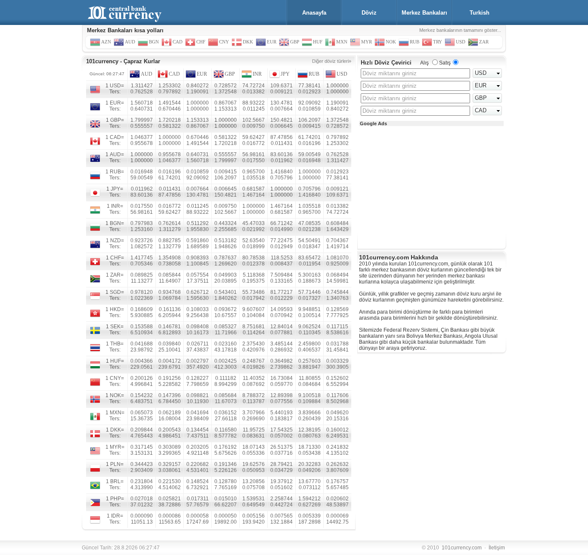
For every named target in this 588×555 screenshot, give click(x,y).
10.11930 (198, 401)
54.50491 (309, 240)
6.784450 (169, 401)
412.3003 (225, 367)
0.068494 (337, 275)
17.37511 (198, 281)
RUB (314, 74)
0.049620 (337, 413)
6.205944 (169, 315)
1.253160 (141, 229)
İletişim (497, 548)
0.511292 (198, 223)
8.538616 (337, 333)
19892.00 (225, 522)
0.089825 (141, 275)
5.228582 (169, 384)
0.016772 (253, 143)
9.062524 (309, 327)
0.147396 (169, 395)
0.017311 (198, 499)
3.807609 (337, 470)
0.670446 (169, 109)
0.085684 (225, 395)
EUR (202, 74)
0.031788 (337, 344)
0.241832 (337, 447)
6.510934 (141, 333)
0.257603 (309, 361)
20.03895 (225, 281)
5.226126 (225, 470)
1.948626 (225, 247)
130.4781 (281, 103)
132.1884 (281, 522)
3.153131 (141, 453)
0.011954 (310, 264)
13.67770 (309, 481)
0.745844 (337, 292)
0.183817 (281, 419)
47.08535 (309, 223)
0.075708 (253, 487)
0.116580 (226, 430)
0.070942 (281, 315)
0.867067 (225, 103)
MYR (115, 447)
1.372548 (225, 92)
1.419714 (337, 247)
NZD (115, 240)
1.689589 (197, 247)
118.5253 (282, 258)
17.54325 (281, 430)
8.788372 (253, 395)
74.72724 (253, 86)
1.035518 (253, 178)
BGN (115, 223)
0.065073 (141, 413)
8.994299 (225, 384)
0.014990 (281, 229)
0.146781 (169, 327)
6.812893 (169, 333)
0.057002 (281, 436)
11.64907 (170, 281)
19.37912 (281, 481)
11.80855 (310, 378)
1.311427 (142, 86)
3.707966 (253, 413)
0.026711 (198, 344)
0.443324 (225, 223)
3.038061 (169, 470)
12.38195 (309, 430)
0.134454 (197, 430)
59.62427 (253, 137)
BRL (115, 481)
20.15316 (337, 419)
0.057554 (197, 275)
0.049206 (309, 470)
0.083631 (253, 436)
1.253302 (169, 86)
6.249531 (337, 436)
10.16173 (197, 333)
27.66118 (226, 419)
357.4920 (197, 367)
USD (342, 74)
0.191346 (225, 464)
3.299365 (169, 453)
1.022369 (141, 298)
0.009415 (309, 126)
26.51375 (281, 447)
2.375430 (253, 344)
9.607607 (253, 309)
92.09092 (309, 103)
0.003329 (337, 361)
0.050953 (253, 470)
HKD (115, 309)
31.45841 (337, 350)
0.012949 (281, 247)
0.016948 (309, 160)
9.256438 (197, 315)
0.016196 (309, 143)
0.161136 (170, 309)
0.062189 (169, 413)
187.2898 (309, 522)
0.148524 (197, 481)
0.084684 (309, 384)
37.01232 (141, 505)
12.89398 (281, 395)
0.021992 (253, 229)
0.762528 (141, 92)
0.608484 (337, 223)
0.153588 (141, 327)
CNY (115, 378)
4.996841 (141, 384)
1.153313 (225, 109)
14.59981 (337, 281)
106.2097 (309, 120)
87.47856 (281, 137)
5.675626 (225, 453)
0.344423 (141, 464)
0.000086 (169, 516)
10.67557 (225, 315)
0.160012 (337, 430)
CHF (115, 258)
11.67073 (226, 401)
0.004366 (141, 361)
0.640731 (141, 109)
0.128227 (197, 378)
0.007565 (281, 516)
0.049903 (225, 275)
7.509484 (281, 275)
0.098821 (197, 395)
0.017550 (253, 160)
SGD (115, 292)
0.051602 (281, 487)
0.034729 (281, 470)
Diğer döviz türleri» (331, 61)
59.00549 (309, 154)
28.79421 (281, 464)
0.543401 (225, 292)
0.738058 (169, 264)
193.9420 (253, 522)
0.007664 (281, 109)
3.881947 (309, 367)
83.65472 (309, 258)
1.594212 (309, 499)
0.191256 (169, 378)
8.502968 (337, 401)
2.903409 (141, 470)
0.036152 (225, 413)
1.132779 (169, 247)
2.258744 (281, 499)
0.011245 (254, 109)
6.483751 (141, 401)
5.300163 (309, 275)
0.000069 (337, 516)
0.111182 (225, 378)
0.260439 (309, 419)
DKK (115, 430)
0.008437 (281, 264)
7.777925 (337, 315)
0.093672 (225, 309)
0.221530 (169, 481)
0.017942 (253, 298)
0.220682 (197, 464)
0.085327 (225, 327)
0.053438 (309, 453)
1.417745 (141, 258)
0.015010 (225, 499)
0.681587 (253, 189)
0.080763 (309, 436)
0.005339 (309, 516)
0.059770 (281, 384)
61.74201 (309, 137)
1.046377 (141, 137)
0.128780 (225, 481)
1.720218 (169, 120)
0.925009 (337, 264)
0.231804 (141, 481)
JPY (285, 74)
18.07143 (253, 447)
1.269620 (225, 264)
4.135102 (337, 453)
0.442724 (281, 505)
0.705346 (141, 264)
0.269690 (253, 419)
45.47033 (253, 223)
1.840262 (225, 298)
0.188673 (309, 281)
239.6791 (169, 367)
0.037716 (281, 453)
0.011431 (282, 143)
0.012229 (281, 298)
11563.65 (170, 522)
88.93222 (253, 103)
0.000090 (141, 516)
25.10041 (169, 350)
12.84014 (281, 327)
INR (257, 74)
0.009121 (281, 92)
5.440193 (281, 413)
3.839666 (309, 413)
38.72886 (169, 505)
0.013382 (253, 92)
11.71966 (226, 333)
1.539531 (253, 499)
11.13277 (142, 281)
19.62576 (253, 464)
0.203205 (197, 447)
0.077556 (281, 401)
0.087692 (253, 384)
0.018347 (309, 247)
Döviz (369, 12)
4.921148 (198, 453)
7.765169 (225, 487)
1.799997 (141, 120)
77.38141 (309, 86)
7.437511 (198, 436)
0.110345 (310, 333)
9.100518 (309, 395)
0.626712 (197, 292)
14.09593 (281, 309)
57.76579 (197, 505)
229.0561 (141, 367)
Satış (445, 63)
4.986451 (169, 436)
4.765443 (141, 436)
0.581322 (169, 126)
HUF (115, 361)
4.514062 (169, 487)
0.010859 (309, 109)
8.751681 (253, 327)
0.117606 (338, 395)
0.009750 (253, 126)
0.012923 (309, 92)
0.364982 (281, 361)
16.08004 (169, 419)
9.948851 (309, 309)
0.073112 (310, 487)
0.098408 (197, 327)
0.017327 (309, 298)
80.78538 (253, 258)
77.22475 (281, 240)
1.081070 (337, 258)
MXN (115, 413)
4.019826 (253, 367)
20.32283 (309, 464)
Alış (424, 63)
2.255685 (225, 229)
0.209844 (141, 430)
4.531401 (197, 470)
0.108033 (197, 309)
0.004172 (169, 361)
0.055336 (253, 453)
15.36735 (141, 419)
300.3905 (337, 367)
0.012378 (253, 264)
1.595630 (197, 298)
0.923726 (141, 240)
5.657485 (337, 487)
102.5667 (253, 120)
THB (115, 344)
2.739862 (281, 367)
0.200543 (169, 430)
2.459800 (309, 344)
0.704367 (337, 240)
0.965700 (253, 172)
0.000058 (197, 516)
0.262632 (337, 464)
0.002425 (225, 361)
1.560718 (141, 103)
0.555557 (141, 126)
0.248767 (253, 361)
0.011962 (282, 160)
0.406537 (309, 350)
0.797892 (169, 92)
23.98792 (141, 350)
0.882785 (169, 240)
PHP (115, 499)
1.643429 (337, 229)
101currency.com (462, 548)
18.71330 (309, 447)
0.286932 (281, 350)
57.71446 (309, 292)
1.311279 (170, 229)
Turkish (479, 12)
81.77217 (281, 292)
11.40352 (254, 378)
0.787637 (225, 258)
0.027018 (141, 499)
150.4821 (281, 120)
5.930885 (141, 315)
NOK (115, 395)
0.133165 (281, 281)
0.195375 (253, 281)
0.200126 (141, 378)
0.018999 (253, 247)
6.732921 (197, 487)
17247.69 (197, 522)
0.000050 (225, 516)
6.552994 (337, 384)
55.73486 (253, 292)
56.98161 (253, 154)
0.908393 (197, 258)
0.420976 (253, 350)
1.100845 (197, 264)
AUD (146, 74)
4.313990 (141, 487)
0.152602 (337, 378)
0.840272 (197, 86)
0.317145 (141, 447)
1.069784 (169, 298)
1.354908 (169, 258)
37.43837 (197, 350)
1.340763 (337, 298)
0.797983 (141, 223)
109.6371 (281, 86)
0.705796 (281, 178)
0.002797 (197, 361)
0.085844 (169, 275)
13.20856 (253, 481)
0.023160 (225, 344)
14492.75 (337, 522)
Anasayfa (314, 12)
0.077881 (281, 333)
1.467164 (253, 195)
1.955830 (197, 229)
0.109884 (309, 401)
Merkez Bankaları (424, 12)
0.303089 (169, 447)
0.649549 (253, 505)
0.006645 (281, 126)
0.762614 (169, 223)
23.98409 (197, 419)
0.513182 (225, 240)
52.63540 (253, 240)
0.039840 (169, 344)
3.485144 (281, 344)
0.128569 (337, 309)
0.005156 (253, 516)
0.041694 (197, 413)
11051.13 (142, 522)
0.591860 (197, 240)
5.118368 (254, 275)
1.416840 (281, 172)
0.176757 (337, 481)
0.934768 (169, 292)
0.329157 (169, 464)
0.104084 (253, 315)
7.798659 (197, 384)
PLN (115, 464)
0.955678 (141, 143)
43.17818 (225, 350)
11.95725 (254, 430)
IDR (115, 516)
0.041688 (141, 344)
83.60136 (281, 154)
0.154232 (141, 395)
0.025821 (169, 499)
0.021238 (309, 229)
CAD (174, 74)
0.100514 (309, 315)
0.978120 (141, 292)
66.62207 (225, 505)
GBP (230, 74)
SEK (115, 327)
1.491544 (169, 103)
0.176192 (225, 447)
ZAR (115, 275)
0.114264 (254, 333)
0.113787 (254, 401)
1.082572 (141, 247)
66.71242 (281, 223)
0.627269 (309, 505)
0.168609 (141, 309)
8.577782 (225, 436)
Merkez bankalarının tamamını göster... (460, 30)
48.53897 (337, 505)
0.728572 (225, 86)
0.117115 (337, 327)
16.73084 (281, 378)
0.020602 (337, 499)
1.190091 (197, 92)
